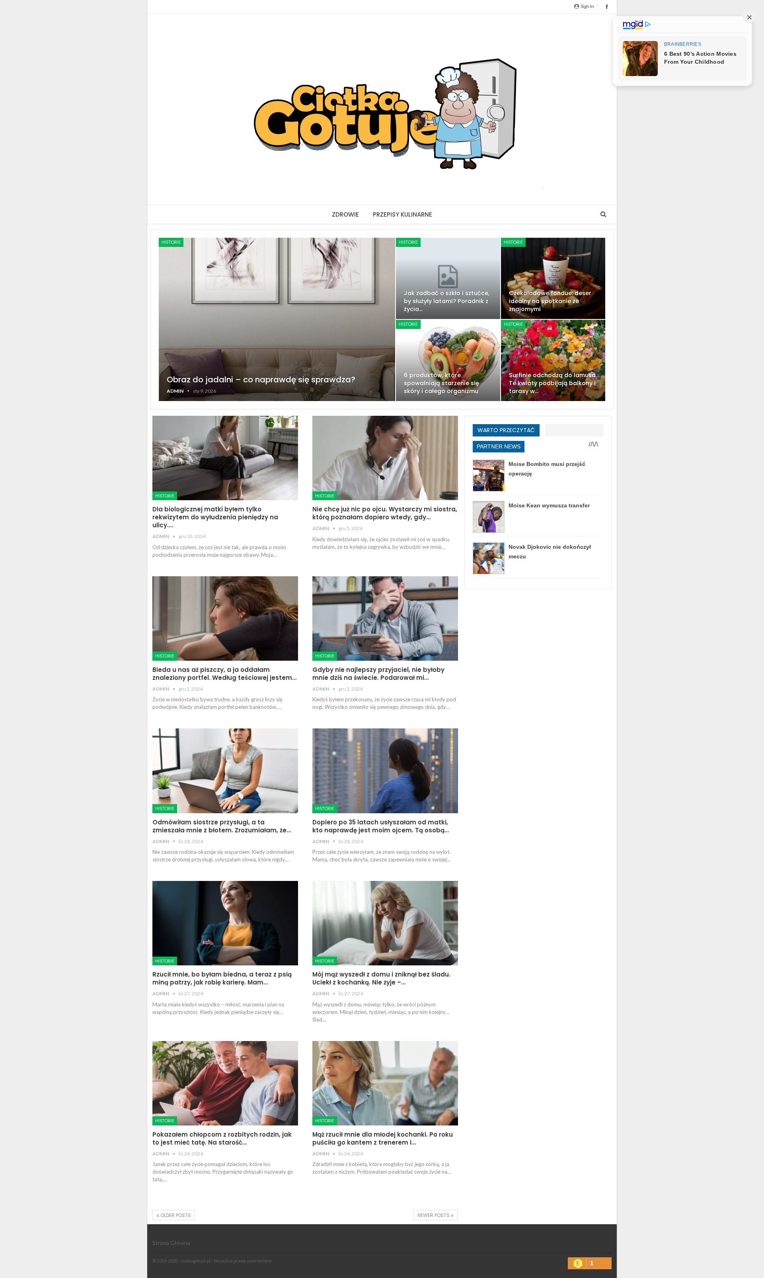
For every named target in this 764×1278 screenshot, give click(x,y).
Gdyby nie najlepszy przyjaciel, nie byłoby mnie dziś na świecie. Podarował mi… (378, 673)
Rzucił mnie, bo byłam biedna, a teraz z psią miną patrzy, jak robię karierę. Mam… (222, 978)
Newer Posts (434, 1215)
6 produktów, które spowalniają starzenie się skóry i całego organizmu (441, 383)
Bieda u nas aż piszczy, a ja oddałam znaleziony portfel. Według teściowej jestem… (224, 673)
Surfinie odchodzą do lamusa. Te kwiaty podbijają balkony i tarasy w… (553, 383)
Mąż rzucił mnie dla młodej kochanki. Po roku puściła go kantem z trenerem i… (382, 1138)
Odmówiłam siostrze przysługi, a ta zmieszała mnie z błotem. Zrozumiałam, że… (221, 826)
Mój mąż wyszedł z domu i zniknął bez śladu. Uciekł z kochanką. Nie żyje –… (381, 978)
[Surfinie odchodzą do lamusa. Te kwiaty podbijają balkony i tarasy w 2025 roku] (553, 360)
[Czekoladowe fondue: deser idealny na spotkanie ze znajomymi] (553, 278)
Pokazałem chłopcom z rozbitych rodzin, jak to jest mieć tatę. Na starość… (222, 1138)
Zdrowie (345, 214)
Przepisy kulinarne (402, 214)
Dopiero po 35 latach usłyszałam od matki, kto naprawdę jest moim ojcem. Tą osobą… (380, 826)
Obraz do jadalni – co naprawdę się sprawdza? (261, 379)
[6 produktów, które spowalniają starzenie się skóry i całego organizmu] (448, 360)
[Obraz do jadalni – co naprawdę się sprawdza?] (277, 319)
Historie (171, 242)
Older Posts (175, 1215)
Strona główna (171, 1242)
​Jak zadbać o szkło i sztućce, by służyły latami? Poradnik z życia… (446, 301)
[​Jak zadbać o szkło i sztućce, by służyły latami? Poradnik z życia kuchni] (448, 278)
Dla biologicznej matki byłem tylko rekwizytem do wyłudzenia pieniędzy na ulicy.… (215, 517)
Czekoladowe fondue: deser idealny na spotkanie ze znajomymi (550, 301)
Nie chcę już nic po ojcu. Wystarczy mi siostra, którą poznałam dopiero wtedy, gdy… (384, 513)
